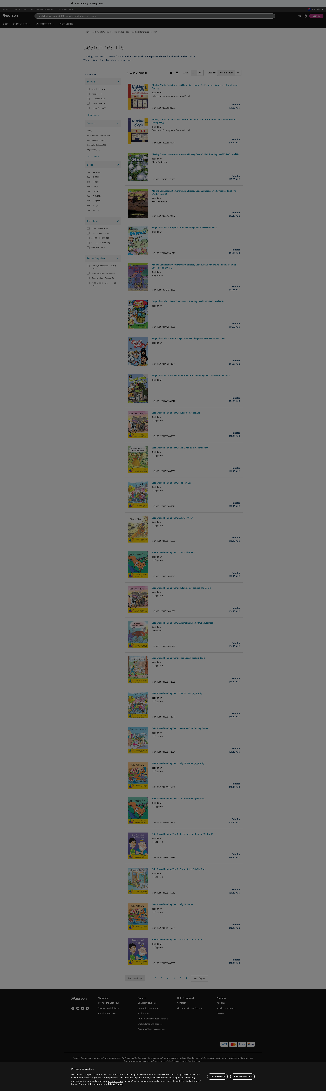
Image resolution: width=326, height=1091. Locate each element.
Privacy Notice (115, 1084)
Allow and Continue (242, 1076)
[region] (163, 1076)
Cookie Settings (217, 1076)
